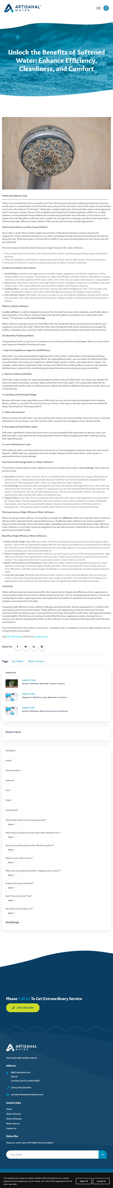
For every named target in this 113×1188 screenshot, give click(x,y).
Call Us (24, 998)
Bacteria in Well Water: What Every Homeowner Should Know (45, 711)
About (9, 1109)
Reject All (84, 1181)
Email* (9, 760)
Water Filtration (13, 1114)
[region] (56, 1180)
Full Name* (11, 750)
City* (8, 790)
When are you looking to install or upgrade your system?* (33, 873)
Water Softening (13, 1118)
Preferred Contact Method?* (20, 886)
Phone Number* (13, 770)
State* (9, 800)
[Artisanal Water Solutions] (22, 7)
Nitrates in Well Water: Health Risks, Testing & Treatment (43, 683)
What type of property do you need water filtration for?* (33, 835)
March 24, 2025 (20, 196)
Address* (10, 780)
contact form (41, 636)
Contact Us (11, 1128)
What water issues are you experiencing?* (26, 823)
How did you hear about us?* (19, 911)
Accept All (101, 1181)
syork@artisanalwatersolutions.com (27, 1094)
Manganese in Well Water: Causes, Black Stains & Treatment (44, 697)
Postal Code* (12, 810)
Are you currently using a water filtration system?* (30, 848)
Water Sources (13, 1123)
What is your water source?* (19, 861)
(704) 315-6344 (13, 636)
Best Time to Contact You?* (19, 899)
